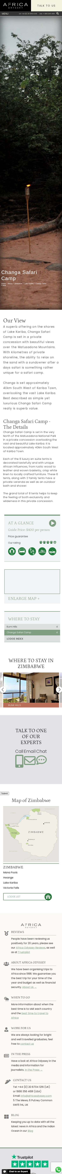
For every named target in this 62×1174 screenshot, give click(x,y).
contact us (27, 1044)
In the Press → (34, 1070)
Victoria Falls (11, 888)
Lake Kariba (10, 883)
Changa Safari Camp (32, 632)
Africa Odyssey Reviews (30, 948)
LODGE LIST (14, 896)
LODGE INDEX (15, 639)
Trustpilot (24, 952)
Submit (4, 793)
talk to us (46, 6)
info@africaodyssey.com (36, 1096)
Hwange (8, 877)
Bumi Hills (32, 626)
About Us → (29, 987)
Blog (30, 1131)
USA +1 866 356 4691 (47, 14)
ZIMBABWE (13, 867)
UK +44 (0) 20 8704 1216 (28, 14)
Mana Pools (10, 872)
